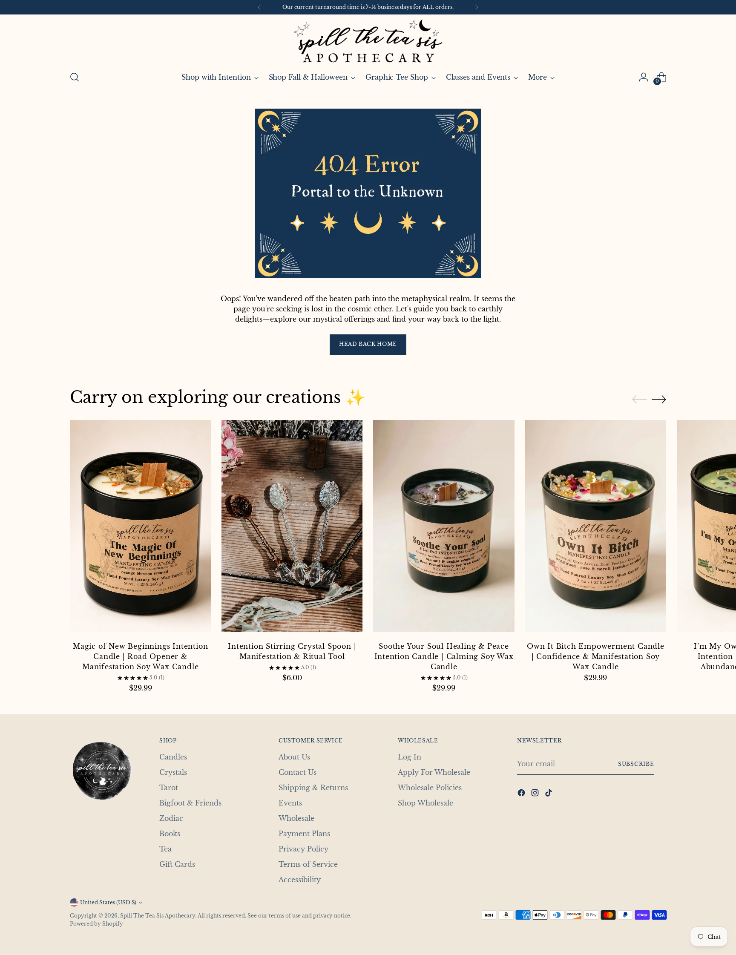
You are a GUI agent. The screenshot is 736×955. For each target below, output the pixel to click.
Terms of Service (308, 864)
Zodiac (171, 818)
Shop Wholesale (425, 803)
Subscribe (636, 764)
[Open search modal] (74, 77)
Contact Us (297, 772)
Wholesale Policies (430, 787)
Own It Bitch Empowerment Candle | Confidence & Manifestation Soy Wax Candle (595, 656)
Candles (173, 757)
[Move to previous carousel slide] (639, 399)
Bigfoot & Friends (190, 803)
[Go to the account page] (643, 77)
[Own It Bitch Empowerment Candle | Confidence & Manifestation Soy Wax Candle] (595, 527)
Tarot (168, 787)
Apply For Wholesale (434, 772)
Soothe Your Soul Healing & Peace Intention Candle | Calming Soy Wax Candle (444, 656)
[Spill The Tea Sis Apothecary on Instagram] (536, 794)
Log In (409, 757)
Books (169, 833)
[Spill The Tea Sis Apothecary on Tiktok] (549, 794)
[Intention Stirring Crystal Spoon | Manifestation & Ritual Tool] (291, 527)
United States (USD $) (108, 902)
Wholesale (296, 818)
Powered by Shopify (96, 923)
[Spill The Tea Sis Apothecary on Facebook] (522, 794)
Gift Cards (177, 864)
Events (290, 803)
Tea (165, 849)
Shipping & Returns (313, 787)
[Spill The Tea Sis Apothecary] (368, 41)
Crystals (173, 772)
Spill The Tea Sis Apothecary (157, 915)
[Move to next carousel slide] (659, 399)
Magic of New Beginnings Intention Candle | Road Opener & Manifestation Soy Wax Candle (140, 656)
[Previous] (259, 7)
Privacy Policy (303, 849)
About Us (294, 757)
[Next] (476, 7)
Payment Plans (304, 833)
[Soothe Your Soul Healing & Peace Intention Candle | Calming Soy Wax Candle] (443, 527)
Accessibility (300, 879)
